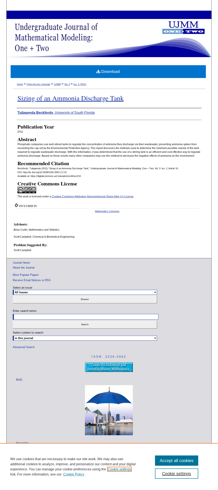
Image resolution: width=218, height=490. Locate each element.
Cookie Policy (73, 474)
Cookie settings (119, 469)
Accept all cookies (177, 460)
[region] (109, 466)
